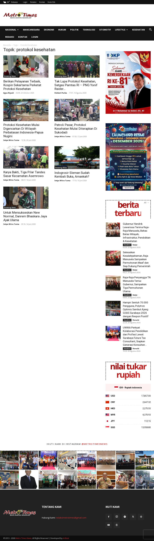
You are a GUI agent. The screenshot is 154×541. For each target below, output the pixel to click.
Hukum (62, 29)
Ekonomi (49, 29)
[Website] (141, 517)
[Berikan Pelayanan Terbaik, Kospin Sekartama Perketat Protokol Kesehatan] (25, 66)
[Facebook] (109, 517)
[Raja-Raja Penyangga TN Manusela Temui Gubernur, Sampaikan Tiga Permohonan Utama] (113, 283)
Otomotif (105, 29)
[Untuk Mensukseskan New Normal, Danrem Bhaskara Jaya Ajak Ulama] (25, 198)
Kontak (42, 2)
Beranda (7, 45)
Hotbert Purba (60, 93)
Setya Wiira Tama (11, 140)
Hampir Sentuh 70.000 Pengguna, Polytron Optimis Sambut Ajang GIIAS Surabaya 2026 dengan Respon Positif (135, 309)
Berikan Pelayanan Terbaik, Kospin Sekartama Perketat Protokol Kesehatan (22, 85)
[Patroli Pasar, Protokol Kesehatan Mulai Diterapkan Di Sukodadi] (77, 110)
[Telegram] (125, 517)
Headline (127, 245)
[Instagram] (117, 517)
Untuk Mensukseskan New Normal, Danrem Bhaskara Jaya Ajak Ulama (25, 216)
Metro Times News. (24, 538)
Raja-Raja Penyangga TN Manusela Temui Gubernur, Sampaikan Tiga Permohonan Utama (137, 284)
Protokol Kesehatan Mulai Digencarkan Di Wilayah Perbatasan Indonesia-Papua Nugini (23, 130)
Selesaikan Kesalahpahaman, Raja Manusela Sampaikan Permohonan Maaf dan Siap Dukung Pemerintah (136, 259)
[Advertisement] (96, 15)
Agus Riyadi (8, 93)
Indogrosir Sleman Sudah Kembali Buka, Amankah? (71, 174)
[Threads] (117, 525)
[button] (150, 30)
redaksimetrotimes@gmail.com (71, 517)
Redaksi (33, 2)
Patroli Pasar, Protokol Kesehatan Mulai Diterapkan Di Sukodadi (75, 128)
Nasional (10, 29)
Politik (74, 29)
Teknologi (89, 29)
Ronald (136, 320)
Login (25, 2)
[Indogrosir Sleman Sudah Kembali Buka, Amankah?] (77, 157)
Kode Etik (51, 2)
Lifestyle (120, 29)
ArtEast (66, 538)
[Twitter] (133, 517)
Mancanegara (31, 29)
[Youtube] (109, 525)
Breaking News (10, 76)
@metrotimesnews (95, 443)
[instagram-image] (9, 460)
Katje (135, 245)
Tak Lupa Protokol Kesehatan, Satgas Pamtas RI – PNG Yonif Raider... (75, 85)
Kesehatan (138, 29)
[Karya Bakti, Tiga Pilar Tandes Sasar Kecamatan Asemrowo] (25, 157)
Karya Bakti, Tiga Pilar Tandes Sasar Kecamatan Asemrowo (24, 174)
